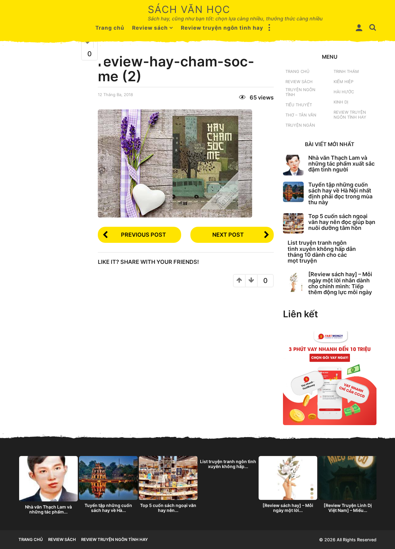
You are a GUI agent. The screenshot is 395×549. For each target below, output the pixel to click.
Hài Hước (344, 91)
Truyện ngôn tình (300, 92)
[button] (269, 28)
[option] (48, 487)
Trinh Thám (346, 71)
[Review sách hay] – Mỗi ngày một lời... (288, 508)
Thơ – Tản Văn (300, 114)
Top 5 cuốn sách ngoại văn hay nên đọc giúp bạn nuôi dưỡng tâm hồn (341, 222)
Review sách (150, 28)
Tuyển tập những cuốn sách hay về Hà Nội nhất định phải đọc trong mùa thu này (340, 193)
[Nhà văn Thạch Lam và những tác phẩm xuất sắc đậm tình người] (293, 165)
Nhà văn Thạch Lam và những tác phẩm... (48, 509)
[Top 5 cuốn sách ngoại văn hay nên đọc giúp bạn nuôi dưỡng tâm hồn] (293, 223)
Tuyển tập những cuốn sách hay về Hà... (108, 508)
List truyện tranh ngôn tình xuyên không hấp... (228, 464)
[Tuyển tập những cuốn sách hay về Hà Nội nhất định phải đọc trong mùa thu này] (293, 192)
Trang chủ (109, 28)
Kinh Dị (341, 101)
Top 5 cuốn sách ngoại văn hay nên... (168, 508)
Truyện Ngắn (300, 125)
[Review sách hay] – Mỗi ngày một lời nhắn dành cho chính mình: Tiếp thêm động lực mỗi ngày (340, 283)
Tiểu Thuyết (298, 104)
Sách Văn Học (189, 9)
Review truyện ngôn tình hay (222, 28)
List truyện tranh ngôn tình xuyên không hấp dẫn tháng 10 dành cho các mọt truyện (322, 251)
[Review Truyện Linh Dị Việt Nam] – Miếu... (348, 508)
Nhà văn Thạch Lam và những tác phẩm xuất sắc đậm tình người (341, 163)
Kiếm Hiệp (343, 81)
